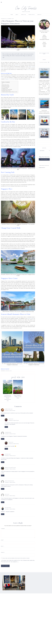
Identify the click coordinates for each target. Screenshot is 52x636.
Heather (7, 454)
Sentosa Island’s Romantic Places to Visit (9, 91)
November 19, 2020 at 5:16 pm (14, 420)
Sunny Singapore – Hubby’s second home (18, 396)
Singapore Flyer (5, 88)
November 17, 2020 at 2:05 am (10, 482)
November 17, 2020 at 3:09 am (10, 495)
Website (2, 552)
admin (10, 442)
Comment (3, 528)
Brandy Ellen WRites (9, 467)
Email (2, 546)
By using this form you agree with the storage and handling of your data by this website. (18, 561)
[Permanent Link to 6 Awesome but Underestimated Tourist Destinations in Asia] (7, 393)
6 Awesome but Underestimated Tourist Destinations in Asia (7, 398)
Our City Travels (26, 9)
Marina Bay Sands (5, 84)
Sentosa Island (30, 318)
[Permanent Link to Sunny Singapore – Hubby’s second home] (17, 393)
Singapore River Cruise (6, 90)
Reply (3, 415)
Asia (6, 18)
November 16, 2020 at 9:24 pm (10, 410)
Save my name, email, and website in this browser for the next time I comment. (16, 558)
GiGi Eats (7, 507)
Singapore (3, 18)
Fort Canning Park (5, 87)
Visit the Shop (44, 159)
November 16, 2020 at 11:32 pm (10, 433)
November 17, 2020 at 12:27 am (10, 455)
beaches (17, 65)
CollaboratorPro (42, 167)
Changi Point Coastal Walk (7, 89)
